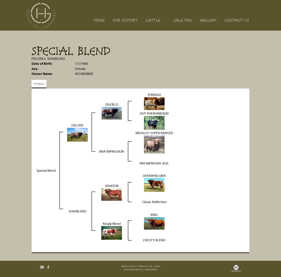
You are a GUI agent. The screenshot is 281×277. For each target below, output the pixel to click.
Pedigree (39, 83)
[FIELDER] (77, 134)
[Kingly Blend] (111, 232)
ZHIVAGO (154, 94)
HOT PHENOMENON (154, 113)
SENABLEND (56, 58)
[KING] (154, 223)
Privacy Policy (128, 266)
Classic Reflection (154, 202)
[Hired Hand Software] (236, 269)
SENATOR (112, 186)
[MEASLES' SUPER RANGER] (154, 144)
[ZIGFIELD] (111, 113)
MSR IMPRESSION (111, 151)
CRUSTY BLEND (154, 240)
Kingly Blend (112, 223)
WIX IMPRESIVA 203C (154, 163)
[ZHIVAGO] (154, 103)
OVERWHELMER (154, 175)
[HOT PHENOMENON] (154, 122)
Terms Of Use (145, 266)
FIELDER (37, 58)
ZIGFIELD (111, 104)
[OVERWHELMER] (154, 184)
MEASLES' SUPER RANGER (154, 133)
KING (154, 214)
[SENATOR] (111, 194)
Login (157, 266)
